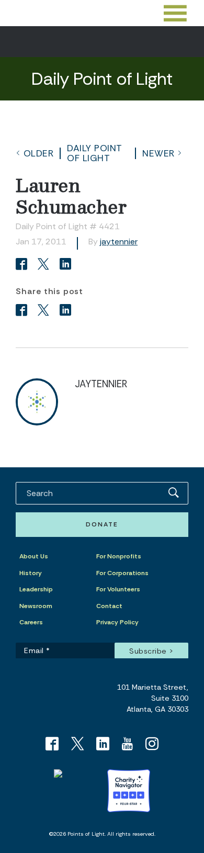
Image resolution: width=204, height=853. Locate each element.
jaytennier (119, 241)
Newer (158, 153)
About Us (33, 556)
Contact (109, 606)
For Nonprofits (118, 556)
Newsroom (35, 606)
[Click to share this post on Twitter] (45, 265)
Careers (31, 622)
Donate (102, 524)
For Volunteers (118, 589)
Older (39, 153)
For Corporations (122, 573)
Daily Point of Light (94, 152)
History (30, 573)
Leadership (36, 589)
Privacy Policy (117, 622)
